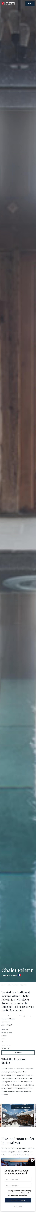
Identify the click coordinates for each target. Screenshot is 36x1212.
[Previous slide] (4, 1115)
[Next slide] (31, 1115)
